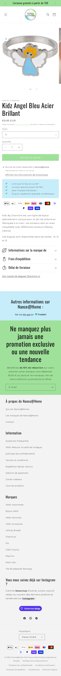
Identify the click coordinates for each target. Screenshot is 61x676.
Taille (4, 129)
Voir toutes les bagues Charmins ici (21, 276)
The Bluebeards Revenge (19, 569)
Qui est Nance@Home (17, 409)
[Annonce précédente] (5, 3)
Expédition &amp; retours (19, 466)
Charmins (11, 536)
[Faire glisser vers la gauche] (24, 89)
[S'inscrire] (52, 387)
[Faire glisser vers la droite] (37, 89)
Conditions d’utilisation (45, 665)
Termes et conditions (17, 460)
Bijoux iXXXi (12, 511)
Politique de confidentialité (20, 665)
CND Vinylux (12, 549)
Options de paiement (17, 473)
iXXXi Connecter (14, 524)
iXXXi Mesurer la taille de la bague (24, 447)
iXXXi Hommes (13, 517)
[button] (6, 14)
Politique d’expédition (15, 670)
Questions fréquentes (17, 441)
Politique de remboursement (35, 661)
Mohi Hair (11, 562)
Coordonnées (34, 670)
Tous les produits (15, 485)
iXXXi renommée (14, 504)
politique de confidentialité (20, 453)
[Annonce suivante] (56, 3)
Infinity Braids (13, 530)
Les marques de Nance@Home (22, 415)
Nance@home (17, 657)
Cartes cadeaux (14, 479)
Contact (10, 422)
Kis (7, 543)
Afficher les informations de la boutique (26, 174)
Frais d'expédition (22, 124)
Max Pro (10, 556)
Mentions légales (50, 670)
